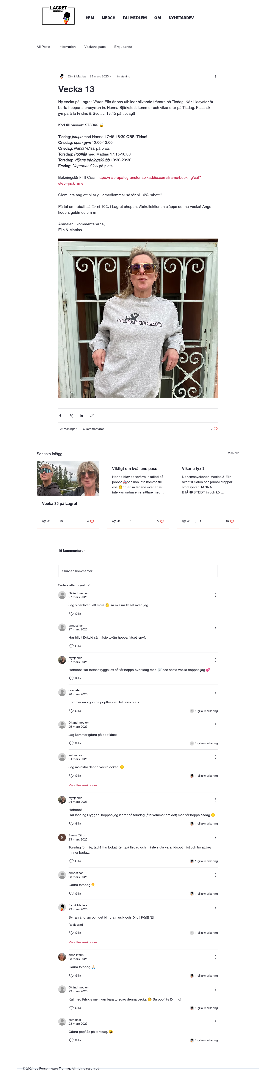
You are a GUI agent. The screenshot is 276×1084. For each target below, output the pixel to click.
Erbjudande (123, 47)
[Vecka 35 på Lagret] (68, 478)
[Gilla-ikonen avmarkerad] (71, 613)
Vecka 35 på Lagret (59, 503)
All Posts (43, 47)
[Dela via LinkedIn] (81, 415)
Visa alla (233, 453)
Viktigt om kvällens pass (134, 468)
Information (67, 47)
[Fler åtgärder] (215, 76)
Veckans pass (95, 47)
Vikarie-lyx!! (193, 468)
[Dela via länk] (92, 415)
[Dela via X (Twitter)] (71, 415)
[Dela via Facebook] (60, 415)
